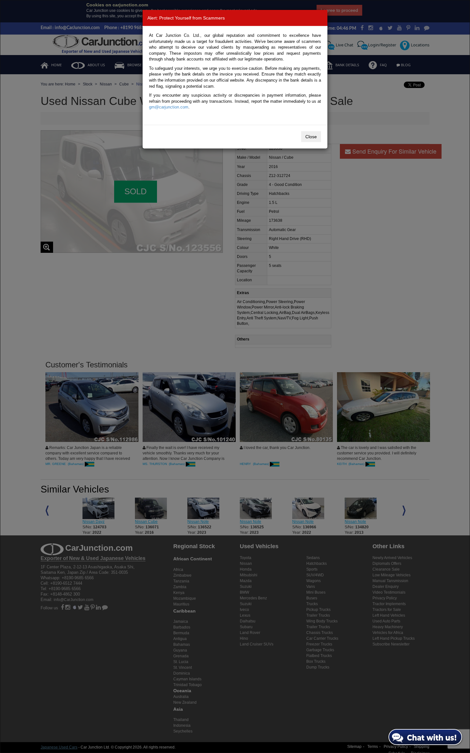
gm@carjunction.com (168, 107)
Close (311, 136)
